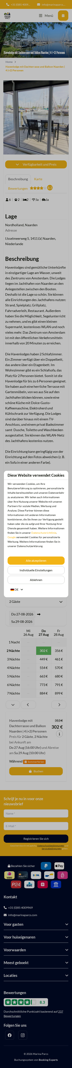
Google (12, 537)
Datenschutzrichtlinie (43, 532)
